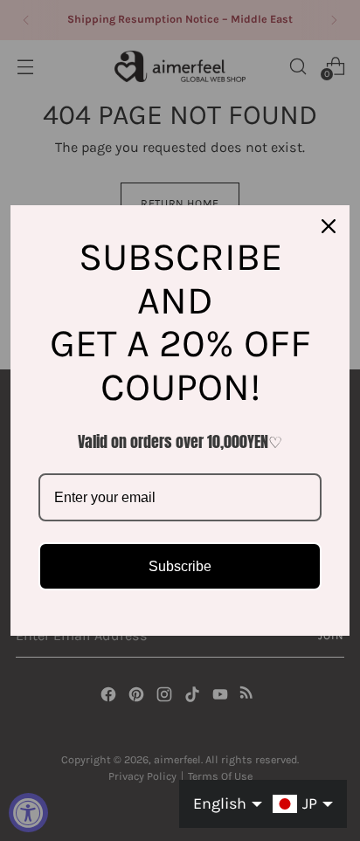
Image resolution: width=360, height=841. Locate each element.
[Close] (329, 226)
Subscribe (180, 566)
